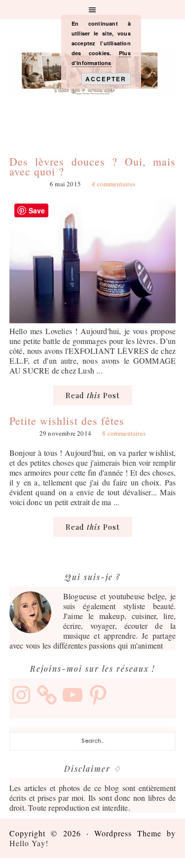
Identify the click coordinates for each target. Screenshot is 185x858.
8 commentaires (124, 433)
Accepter (105, 78)
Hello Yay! (28, 843)
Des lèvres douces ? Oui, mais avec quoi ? (92, 166)
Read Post (93, 395)
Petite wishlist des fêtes (66, 420)
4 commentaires (113, 183)
